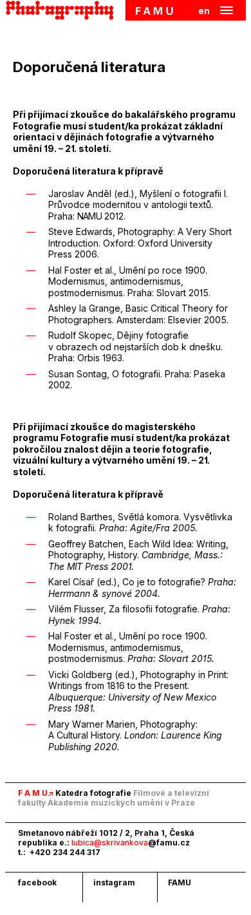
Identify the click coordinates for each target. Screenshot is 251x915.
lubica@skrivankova (130, 842)
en (204, 10)
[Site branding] (63, 10)
